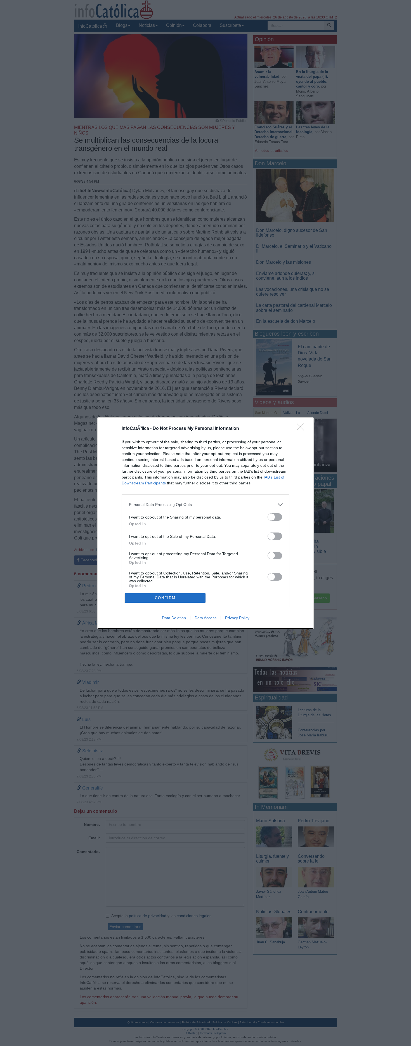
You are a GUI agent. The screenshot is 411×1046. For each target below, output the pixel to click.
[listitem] (205, 505)
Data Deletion (174, 618)
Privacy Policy (237, 618)
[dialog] (205, 523)
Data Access (205, 618)
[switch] (275, 517)
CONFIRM (165, 598)
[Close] (302, 428)
